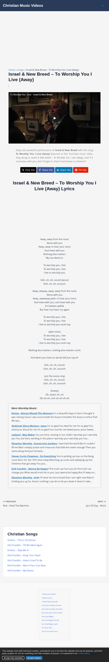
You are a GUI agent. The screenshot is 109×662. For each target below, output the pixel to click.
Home (12, 69)
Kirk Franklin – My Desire (21, 570)
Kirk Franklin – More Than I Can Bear (27, 565)
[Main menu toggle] (103, 6)
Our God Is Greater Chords (51, 605)
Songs (20, 69)
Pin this (83, 169)
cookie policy (83, 653)
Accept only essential (13, 658)
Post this (30, 169)
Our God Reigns (47, 617)
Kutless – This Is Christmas (22, 540)
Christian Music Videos (23, 5)
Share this (47, 169)
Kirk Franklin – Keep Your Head (24, 555)
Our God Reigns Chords (50, 620)
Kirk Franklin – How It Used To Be (25, 560)
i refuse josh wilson (49, 594)
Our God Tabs (47, 628)
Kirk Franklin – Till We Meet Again (25, 545)
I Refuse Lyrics (47, 598)
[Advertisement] (54, 32)
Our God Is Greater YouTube (52, 609)
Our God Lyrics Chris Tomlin (52, 613)
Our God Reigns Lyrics (50, 624)
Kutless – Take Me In (18, 550)
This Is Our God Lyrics (50, 631)
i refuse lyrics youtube (50, 602)
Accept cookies (34, 658)
